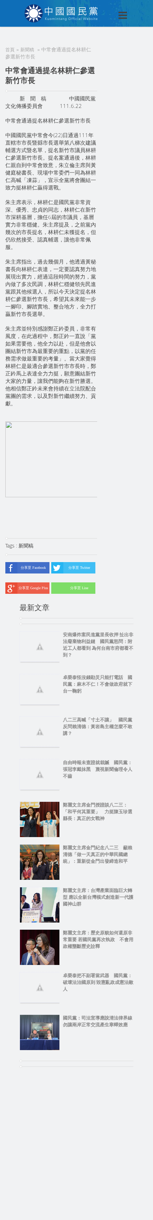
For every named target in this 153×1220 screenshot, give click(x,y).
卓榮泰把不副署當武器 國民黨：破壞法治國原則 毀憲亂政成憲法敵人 (98, 982)
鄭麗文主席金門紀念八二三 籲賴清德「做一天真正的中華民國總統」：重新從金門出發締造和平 (97, 854)
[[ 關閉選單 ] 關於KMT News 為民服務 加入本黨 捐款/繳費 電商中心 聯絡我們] (104, 8)
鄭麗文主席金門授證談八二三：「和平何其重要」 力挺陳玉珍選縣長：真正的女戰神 (97, 811)
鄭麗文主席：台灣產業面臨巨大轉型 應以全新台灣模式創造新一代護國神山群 (98, 897)
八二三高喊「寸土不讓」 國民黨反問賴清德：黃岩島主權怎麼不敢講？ (97, 726)
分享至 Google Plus (33, 588)
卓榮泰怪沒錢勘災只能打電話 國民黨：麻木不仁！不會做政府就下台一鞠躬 (97, 684)
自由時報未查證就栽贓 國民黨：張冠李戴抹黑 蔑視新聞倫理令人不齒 (97, 769)
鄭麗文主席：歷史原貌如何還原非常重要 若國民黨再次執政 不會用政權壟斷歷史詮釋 (98, 939)
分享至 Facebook (33, 568)
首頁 (10, 49)
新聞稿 (27, 49)
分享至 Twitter (79, 568)
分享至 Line (79, 588)
